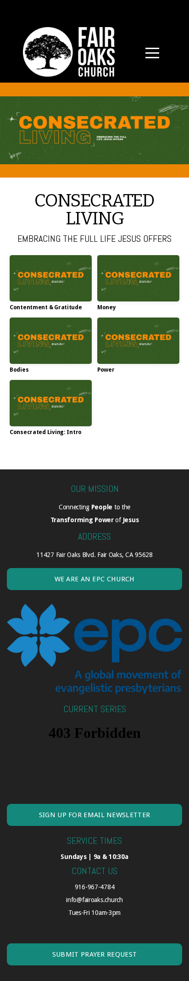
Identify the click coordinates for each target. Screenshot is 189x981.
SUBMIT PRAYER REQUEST (94, 954)
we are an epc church (95, 579)
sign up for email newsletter (94, 815)
